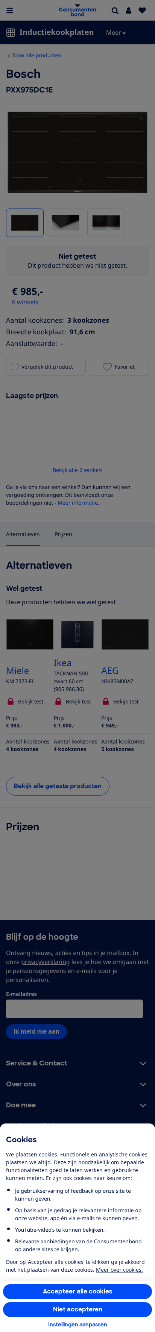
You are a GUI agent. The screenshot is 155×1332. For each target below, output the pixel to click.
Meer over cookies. (119, 1269)
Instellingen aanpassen (77, 1324)
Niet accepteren (77, 1309)
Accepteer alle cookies (77, 1291)
